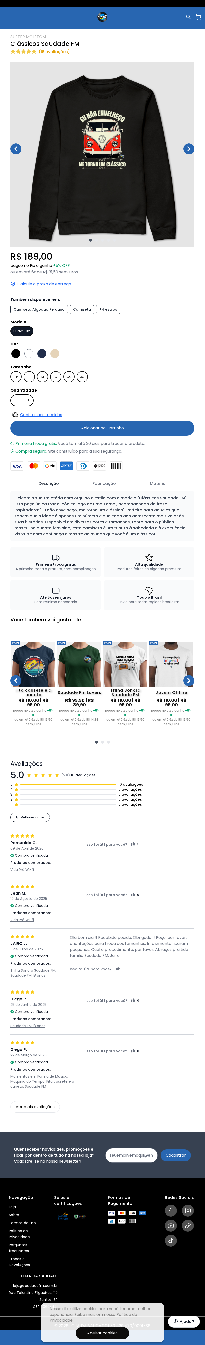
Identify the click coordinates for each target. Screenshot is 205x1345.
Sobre (14, 1214)
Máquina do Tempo (27, 1081)
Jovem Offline (171, 692)
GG (69, 377)
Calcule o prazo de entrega (44, 284)
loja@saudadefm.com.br (35, 1285)
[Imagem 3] (102, 240)
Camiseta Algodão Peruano (39, 309)
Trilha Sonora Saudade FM (125, 692)
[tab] (48, 484)
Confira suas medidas (41, 415)
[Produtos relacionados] (96, 742)
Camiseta (82, 309)
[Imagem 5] (114, 240)
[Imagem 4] (108, 240)
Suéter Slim (22, 331)
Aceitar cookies (102, 1333)
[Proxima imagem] (189, 148)
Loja (12, 1206)
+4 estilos (108, 309)
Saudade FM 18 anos (28, 975)
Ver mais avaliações (35, 1107)
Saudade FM (35, 1086)
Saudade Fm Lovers (80, 692)
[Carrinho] (198, 17)
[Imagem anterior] (16, 148)
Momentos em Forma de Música (39, 1076)
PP (16, 377)
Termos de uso (22, 1222)
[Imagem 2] (96, 240)
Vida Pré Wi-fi (22, 869)
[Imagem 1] (90, 240)
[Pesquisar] (189, 17)
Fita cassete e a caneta (34, 692)
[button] (7, 17)
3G (82, 377)
